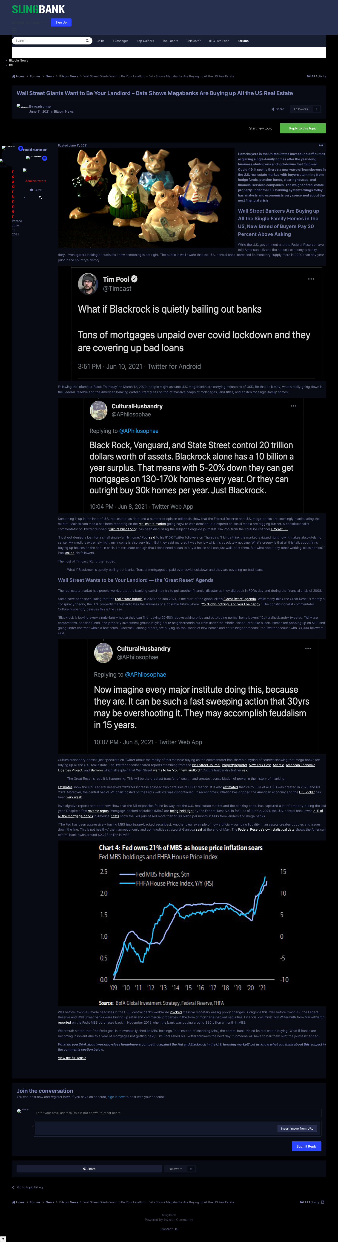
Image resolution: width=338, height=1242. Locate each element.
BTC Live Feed (219, 41)
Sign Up (61, 22)
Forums (243, 41)
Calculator (193, 41)
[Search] (87, 40)
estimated (230, 787)
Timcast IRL (279, 529)
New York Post (260, 765)
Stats (115, 816)
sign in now (116, 1097)
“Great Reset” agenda (239, 599)
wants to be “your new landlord (176, 770)
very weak (74, 797)
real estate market (152, 524)
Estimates (65, 787)
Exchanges (121, 41)
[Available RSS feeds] (322, 1202)
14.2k (37, 190)
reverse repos (98, 811)
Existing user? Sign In (28, 22)
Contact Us (169, 1229)
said (152, 537)
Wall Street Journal (206, 765)
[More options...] (321, 145)
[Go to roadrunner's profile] (22, 109)
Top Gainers (145, 41)
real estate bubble (129, 599)
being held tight (182, 811)
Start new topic (260, 128)
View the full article (72, 1058)
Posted (73, 145)
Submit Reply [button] (307, 1146)
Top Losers (170, 41)
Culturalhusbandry (122, 529)
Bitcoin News (64, 111)
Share (279, 109)
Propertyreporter (234, 765)
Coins (101, 41)
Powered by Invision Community (169, 1219)
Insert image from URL (297, 1128)
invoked (176, 1012)
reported (64, 1022)
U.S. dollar (307, 792)
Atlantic (278, 765)
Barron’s (97, 770)
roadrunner (43, 106)
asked (69, 553)
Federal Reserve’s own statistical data (266, 829)
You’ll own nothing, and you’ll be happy (231, 604)
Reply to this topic (303, 128)
